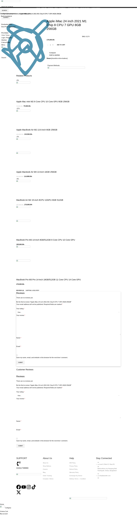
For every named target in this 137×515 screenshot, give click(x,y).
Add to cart (61, 45)
